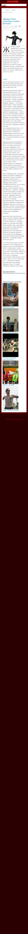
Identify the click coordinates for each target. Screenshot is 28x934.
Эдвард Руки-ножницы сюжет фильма (11, 21)
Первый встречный (8, 307)
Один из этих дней (8, 385)
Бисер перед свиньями (10, 332)
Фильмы (16, 26)
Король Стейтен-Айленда (11, 410)
